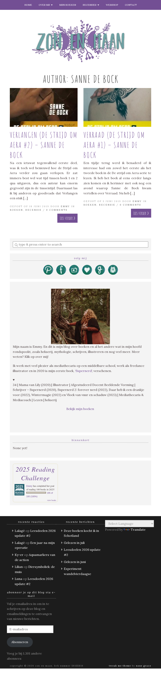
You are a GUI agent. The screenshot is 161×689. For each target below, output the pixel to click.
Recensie (33, 210)
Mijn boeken (67, 4)
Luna (18, 579)
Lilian (19, 567)
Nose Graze (143, 665)
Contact (131, 4)
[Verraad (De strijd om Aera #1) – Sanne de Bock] (117, 107)
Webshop (112, 4)
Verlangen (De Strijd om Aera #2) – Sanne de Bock (43, 145)
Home (28, 4)
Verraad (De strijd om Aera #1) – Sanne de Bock (114, 145)
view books (51, 500)
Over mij (45, 4)
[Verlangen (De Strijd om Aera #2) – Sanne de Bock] (44, 107)
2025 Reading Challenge (35, 473)
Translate (138, 529)
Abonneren (19, 642)
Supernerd (84, 371)
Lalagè (20, 531)
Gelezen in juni (75, 562)
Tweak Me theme (120, 665)
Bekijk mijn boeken (80, 409)
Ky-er (19, 555)
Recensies (90, 4)
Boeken (16, 210)
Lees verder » (67, 218)
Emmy (65, 206)
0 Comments (56, 210)
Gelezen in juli (74, 543)
